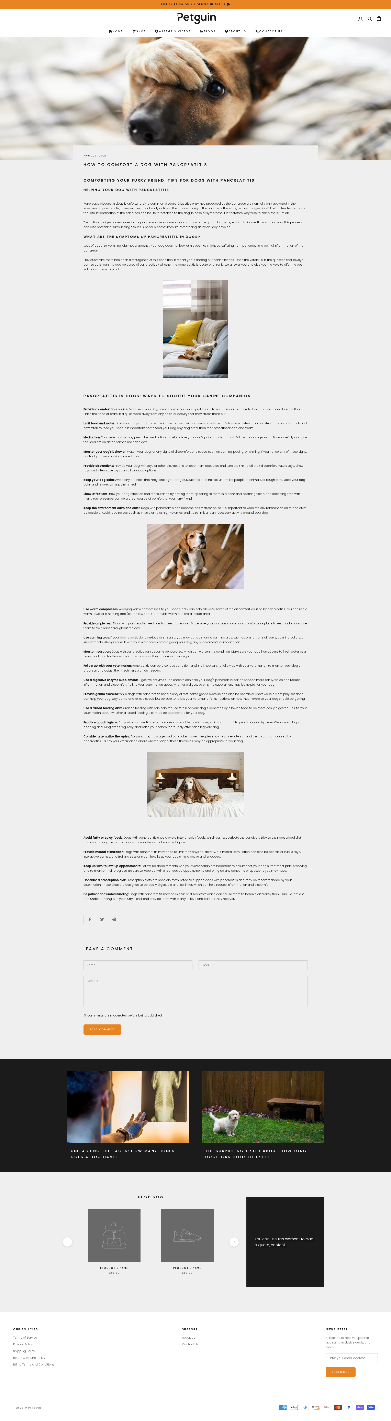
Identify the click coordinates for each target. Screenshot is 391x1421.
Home (118, 31)
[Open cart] (379, 18)
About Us (237, 31)
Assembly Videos (175, 31)
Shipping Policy (24, 1351)
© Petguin (28, 1407)
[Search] (370, 18)
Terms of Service (25, 1338)
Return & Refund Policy (29, 1358)
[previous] (67, 1242)
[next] (233, 1242)
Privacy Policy (23, 1344)
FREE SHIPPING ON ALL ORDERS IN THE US (194, 4)
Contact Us (270, 31)
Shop (141, 31)
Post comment (102, 1029)
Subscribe (340, 1372)
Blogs (209, 31)
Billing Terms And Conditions (33, 1364)
